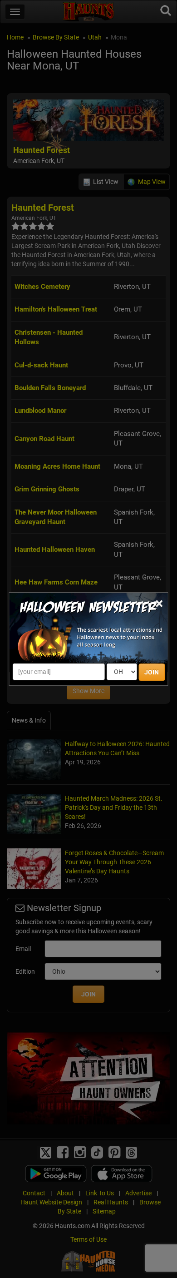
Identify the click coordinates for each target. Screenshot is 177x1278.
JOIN (151, 672)
